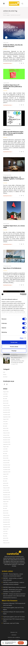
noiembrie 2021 (6, 522)
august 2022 (5, 501)
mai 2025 (5, 426)
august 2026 (5, 391)
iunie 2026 (5, 396)
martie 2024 (5, 458)
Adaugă (20, 642)
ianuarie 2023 (6, 490)
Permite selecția (14, 346)
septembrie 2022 (6, 499)
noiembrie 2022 (6, 494)
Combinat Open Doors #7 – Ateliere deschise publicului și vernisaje (12, 86)
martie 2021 (5, 540)
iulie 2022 (5, 503)
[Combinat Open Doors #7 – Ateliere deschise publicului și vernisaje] (14, 74)
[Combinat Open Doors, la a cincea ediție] (14, 210)
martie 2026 (5, 403)
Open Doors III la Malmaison (12, 268)
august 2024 (5, 446)
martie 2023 (5, 485)
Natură (4, 374)
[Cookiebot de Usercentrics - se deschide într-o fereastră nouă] (20, 294)
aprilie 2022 (5, 510)
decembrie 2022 (6, 492)
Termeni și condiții (14, 640)
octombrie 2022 (6, 496)
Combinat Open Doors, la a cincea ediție (14, 226)
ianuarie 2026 (6, 407)
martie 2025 (5, 430)
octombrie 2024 (6, 442)
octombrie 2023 (6, 469)
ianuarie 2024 (6, 462)
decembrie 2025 (6, 410)
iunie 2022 (5, 506)
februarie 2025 (6, 432)
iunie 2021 (5, 533)
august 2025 (5, 419)
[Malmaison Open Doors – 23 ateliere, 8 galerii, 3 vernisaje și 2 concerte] (14, 164)
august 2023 (5, 474)
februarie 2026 (6, 405)
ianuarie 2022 (6, 517)
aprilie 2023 (5, 483)
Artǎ (4, 372)
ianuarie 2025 (6, 435)
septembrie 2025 (6, 416)
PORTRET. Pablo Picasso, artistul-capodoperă (14, 587)
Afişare (21, 338)
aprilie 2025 (5, 428)
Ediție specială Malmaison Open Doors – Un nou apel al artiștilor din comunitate (13, 133)
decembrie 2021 (6, 519)
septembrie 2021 (6, 526)
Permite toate (14, 342)
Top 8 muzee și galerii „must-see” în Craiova (14, 616)
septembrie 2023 (6, 471)
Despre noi (14, 632)
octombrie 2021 (6, 524)
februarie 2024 (6, 460)
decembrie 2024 (6, 437)
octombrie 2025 (6, 414)
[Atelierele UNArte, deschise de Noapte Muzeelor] (14, 30)
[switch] (24, 323)
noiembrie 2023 (6, 467)
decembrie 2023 (6, 464)
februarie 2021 (6, 542)
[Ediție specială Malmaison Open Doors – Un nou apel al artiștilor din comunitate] (14, 118)
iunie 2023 (5, 478)
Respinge (14, 350)
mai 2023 (5, 480)
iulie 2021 (5, 531)
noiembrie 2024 (6, 439)
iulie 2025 (5, 421)
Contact (14, 634)
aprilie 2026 (5, 400)
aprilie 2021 (5, 538)
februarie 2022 (6, 515)
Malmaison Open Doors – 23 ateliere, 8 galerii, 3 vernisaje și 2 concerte (13, 178)
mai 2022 (5, 508)
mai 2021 (5, 535)
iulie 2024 (5, 448)
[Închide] (26, 643)
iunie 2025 (5, 423)
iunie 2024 (5, 451)
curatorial (6, 13)
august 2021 (5, 529)
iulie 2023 (5, 476)
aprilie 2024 (5, 455)
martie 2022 (5, 513)
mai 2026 (5, 398)
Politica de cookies (14, 637)
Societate (5, 376)
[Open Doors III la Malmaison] (14, 256)
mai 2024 (5, 453)
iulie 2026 (5, 394)
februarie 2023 (6, 487)
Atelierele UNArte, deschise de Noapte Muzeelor (13, 45)
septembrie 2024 (6, 444)
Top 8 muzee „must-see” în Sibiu (11, 623)
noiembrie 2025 (6, 412)
